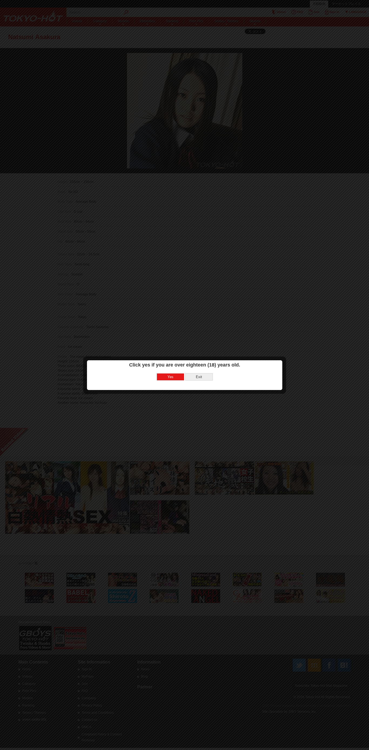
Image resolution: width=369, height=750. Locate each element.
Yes (170, 377)
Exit (199, 377)
